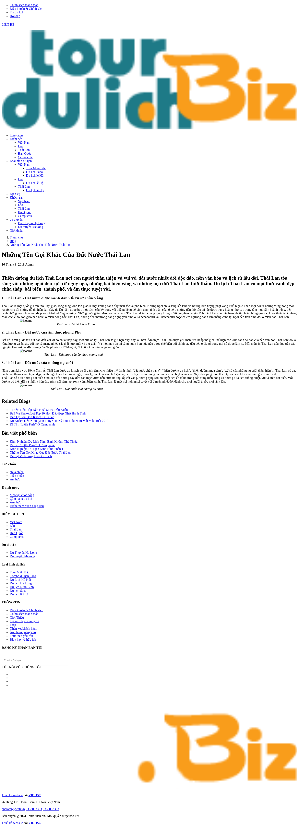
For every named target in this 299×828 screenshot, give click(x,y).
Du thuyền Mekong (30, 227)
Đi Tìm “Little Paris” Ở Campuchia (32, 424)
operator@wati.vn (13, 809)
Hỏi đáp (15, 16)
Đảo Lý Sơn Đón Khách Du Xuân (32, 417)
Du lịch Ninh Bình (22, 587)
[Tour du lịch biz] (149, 128)
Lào (20, 146)
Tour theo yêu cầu (21, 636)
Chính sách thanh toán (24, 5)
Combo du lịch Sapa (23, 576)
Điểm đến (16, 139)
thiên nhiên (17, 475)
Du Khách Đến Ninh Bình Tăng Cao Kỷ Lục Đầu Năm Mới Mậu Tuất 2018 (59, 420)
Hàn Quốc (24, 153)
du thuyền (16, 219)
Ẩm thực (15, 502)
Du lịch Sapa (34, 172)
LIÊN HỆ (8, 24)
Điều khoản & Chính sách (26, 8)
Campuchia (25, 157)
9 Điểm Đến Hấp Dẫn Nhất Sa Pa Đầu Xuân (39, 409)
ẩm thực (15, 479)
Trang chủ (16, 135)
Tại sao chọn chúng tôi (24, 621)
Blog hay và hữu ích (23, 639)
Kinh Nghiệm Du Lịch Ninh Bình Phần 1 (36, 449)
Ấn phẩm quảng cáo (23, 632)
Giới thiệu (16, 230)
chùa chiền (17, 472)
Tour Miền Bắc (36, 168)
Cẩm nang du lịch (21, 498)
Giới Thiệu (17, 617)
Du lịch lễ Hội (35, 175)
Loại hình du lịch (21, 161)
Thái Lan (24, 150)
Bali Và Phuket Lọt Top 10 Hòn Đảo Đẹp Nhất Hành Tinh (48, 413)
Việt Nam (24, 142)
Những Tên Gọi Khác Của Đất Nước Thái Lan (40, 244)
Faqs (13, 625)
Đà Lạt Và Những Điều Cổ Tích (31, 456)
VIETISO (34, 795)
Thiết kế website (12, 795)
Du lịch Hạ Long (21, 583)
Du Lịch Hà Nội (20, 579)
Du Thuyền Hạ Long (31, 223)
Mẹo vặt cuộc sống (22, 495)
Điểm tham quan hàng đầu (27, 506)
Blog (13, 241)
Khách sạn (16, 197)
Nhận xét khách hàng (23, 628)
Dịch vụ (15, 194)
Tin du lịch (17, 12)
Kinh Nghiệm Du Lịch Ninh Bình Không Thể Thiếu (43, 441)
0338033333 (34, 809)
